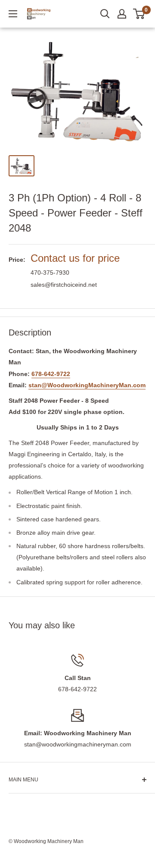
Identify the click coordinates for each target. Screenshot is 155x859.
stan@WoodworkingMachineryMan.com (87, 385)
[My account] (122, 14)
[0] (139, 14)
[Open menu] (13, 13)
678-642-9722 (50, 373)
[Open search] (105, 14)
